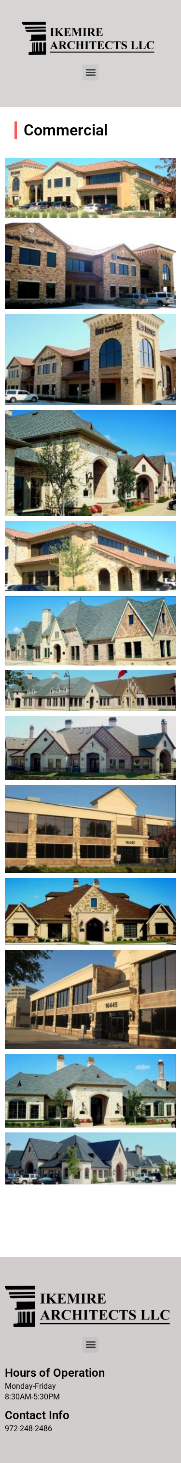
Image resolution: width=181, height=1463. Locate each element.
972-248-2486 (28, 1428)
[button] (90, 72)
